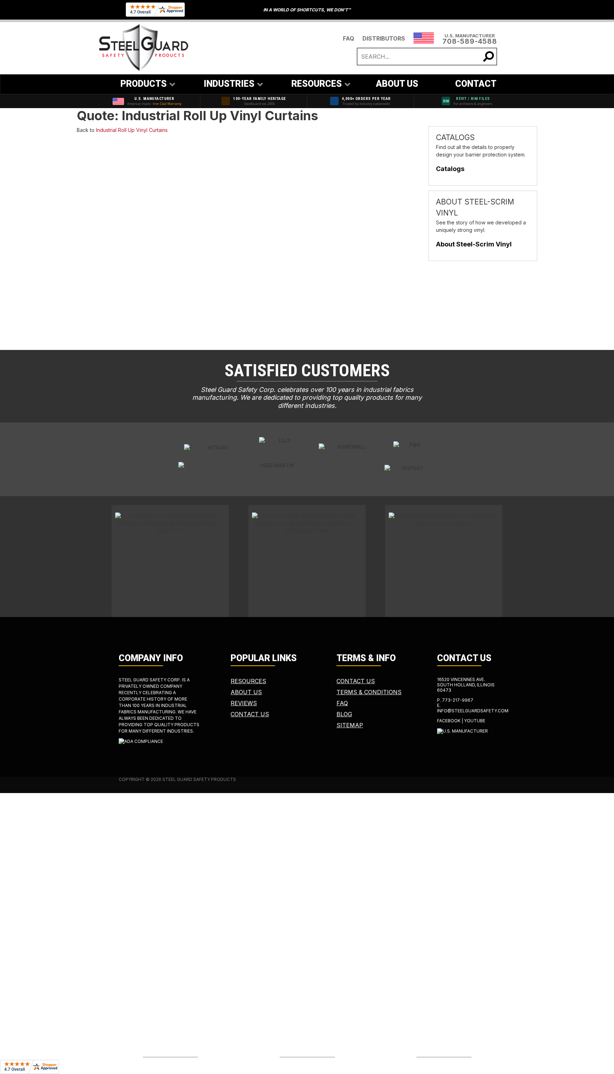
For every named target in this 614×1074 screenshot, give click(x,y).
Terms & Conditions (369, 692)
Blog (344, 714)
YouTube (474, 720)
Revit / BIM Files (473, 98)
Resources (248, 681)
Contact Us (250, 714)
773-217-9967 (457, 700)
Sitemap (349, 725)
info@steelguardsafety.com (472, 710)
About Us (246, 692)
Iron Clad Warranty (167, 103)
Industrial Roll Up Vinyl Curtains (132, 130)
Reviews (244, 703)
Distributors (383, 38)
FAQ (348, 38)
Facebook (448, 720)
